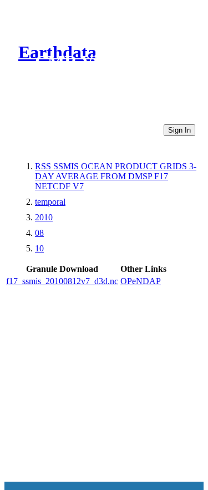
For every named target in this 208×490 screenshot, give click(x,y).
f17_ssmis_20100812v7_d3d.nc (62, 281)
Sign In (179, 130)
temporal (50, 201)
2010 (44, 217)
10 (39, 248)
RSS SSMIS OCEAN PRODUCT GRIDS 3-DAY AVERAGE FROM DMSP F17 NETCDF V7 (115, 176)
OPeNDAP (140, 281)
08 (39, 233)
